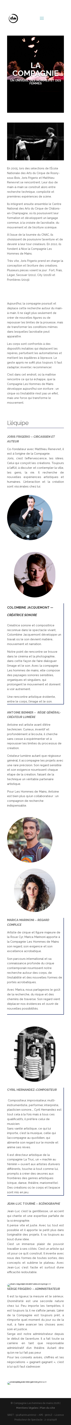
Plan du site (47, 1408)
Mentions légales (27, 1408)
